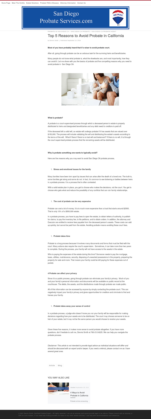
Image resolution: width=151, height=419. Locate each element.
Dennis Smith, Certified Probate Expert (37, 413)
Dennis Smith (54, 40)
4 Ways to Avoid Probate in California (79, 394)
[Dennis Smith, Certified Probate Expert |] (75, 17)
